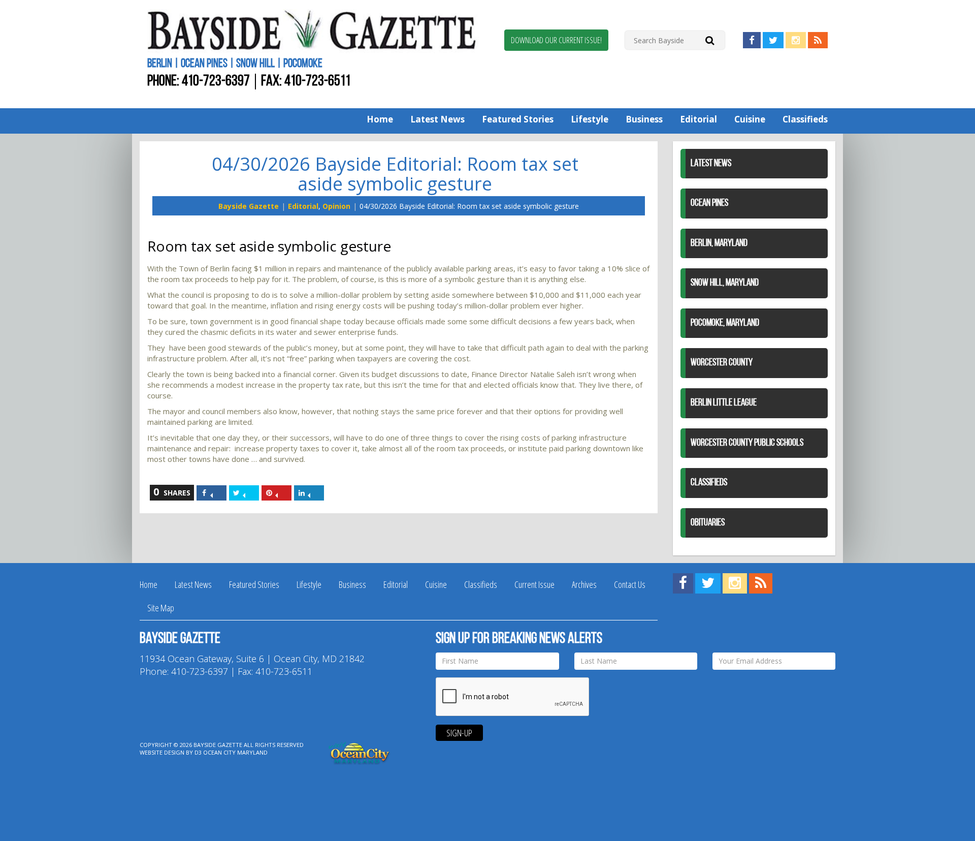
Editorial (698, 119)
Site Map (160, 608)
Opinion (336, 206)
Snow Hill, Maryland (725, 283)
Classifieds (805, 119)
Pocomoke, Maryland (725, 323)
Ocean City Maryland (235, 752)
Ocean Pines (709, 203)
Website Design (162, 752)
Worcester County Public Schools (747, 443)
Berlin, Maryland (719, 243)
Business (644, 119)
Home (380, 119)
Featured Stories (518, 119)
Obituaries (708, 523)
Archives (584, 584)
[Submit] (709, 40)
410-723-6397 (216, 81)
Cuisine (749, 119)
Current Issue (534, 584)
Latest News (437, 119)
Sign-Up (459, 733)
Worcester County (722, 363)
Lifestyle (589, 119)
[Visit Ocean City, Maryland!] (360, 752)
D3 (198, 752)
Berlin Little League (724, 403)
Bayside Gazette (248, 206)
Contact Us (629, 584)
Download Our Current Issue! (556, 40)
